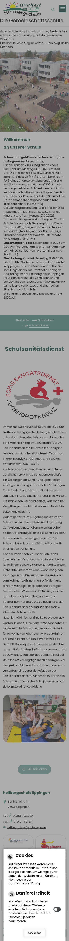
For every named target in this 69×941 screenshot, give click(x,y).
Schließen (34, 933)
